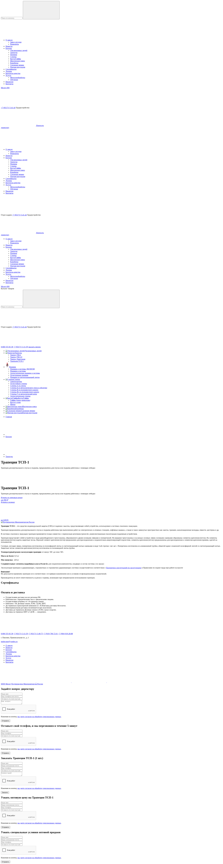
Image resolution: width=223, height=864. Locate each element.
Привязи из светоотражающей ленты (25, 377)
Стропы (13, 57)
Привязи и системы (18, 371)
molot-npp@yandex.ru (9, 642)
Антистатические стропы (20, 396)
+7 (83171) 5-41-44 (8, 108)
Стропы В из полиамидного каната (24, 390)
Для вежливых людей (18, 50)
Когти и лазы (15, 402)
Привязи (13, 55)
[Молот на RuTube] (18, 682)
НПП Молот (6, 684)
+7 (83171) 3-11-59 (20, 347)
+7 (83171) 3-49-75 (35, 634)
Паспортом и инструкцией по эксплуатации (123, 568)
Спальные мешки (17, 65)
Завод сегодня (15, 42)
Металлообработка (17, 78)
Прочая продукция (17, 67)
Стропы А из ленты (18, 386)
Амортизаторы (16, 381)
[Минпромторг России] (17, 522)
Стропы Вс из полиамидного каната (24, 392)
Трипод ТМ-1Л (16, 357)
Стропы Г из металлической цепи (23, 394)
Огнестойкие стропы (18, 384)
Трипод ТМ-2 (15, 355)
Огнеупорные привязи (19, 375)
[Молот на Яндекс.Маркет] (124, 682)
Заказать (5, 792)
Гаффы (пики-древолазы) (20, 400)
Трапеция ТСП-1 (17, 361)
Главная (9, 417)
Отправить (5, 721)
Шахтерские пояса (17, 61)
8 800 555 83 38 (7, 347)
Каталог (9, 437)
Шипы (12, 404)
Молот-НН (5, 88)
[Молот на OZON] (89, 682)
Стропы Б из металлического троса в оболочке (28, 388)
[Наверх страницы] (18, 145)
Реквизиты (14, 44)
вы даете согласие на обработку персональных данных (39, 717)
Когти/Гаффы (15, 59)
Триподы (13, 53)
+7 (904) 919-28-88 (65, 634)
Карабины (14, 63)
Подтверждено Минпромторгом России (27, 684)
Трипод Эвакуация (17, 359)
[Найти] (41, 10)
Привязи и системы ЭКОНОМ (22, 369)
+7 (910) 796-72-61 (50, 634)
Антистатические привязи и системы (25, 373)
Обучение (14, 80)
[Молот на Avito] (54, 682)
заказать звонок (34, 347)
